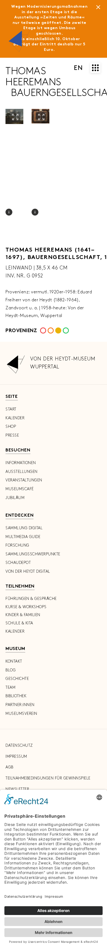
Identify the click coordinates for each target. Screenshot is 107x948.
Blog (10, 670)
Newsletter (17, 789)
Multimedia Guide (22, 537)
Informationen (20, 463)
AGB (9, 767)
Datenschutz (19, 745)
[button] (15, 117)
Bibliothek (15, 696)
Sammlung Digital (24, 528)
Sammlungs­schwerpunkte (32, 554)
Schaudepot (18, 562)
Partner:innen (20, 705)
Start (10, 409)
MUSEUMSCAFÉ (19, 489)
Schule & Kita (19, 623)
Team (10, 687)
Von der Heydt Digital (27, 571)
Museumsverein (21, 713)
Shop (10, 426)
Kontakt (13, 661)
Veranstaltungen (23, 480)
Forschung (17, 545)
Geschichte (17, 678)
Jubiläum (14, 498)
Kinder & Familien (22, 615)
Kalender (14, 418)
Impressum (16, 756)
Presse (12, 435)
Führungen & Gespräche (31, 598)
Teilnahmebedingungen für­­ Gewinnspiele (48, 778)
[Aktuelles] (98, 8)
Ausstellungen (21, 471)
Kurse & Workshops (26, 607)
